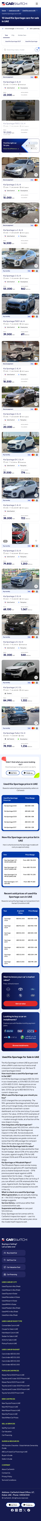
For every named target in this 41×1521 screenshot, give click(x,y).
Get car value (20, 1004)
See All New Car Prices (10, 1418)
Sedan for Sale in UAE (10, 1336)
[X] (24, 1510)
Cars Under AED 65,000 (11, 1364)
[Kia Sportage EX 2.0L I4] (20, 454)
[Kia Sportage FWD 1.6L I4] (20, 315)
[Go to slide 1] (19, 153)
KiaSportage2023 (10, 811)
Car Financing (7, 1435)
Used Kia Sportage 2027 (13, 41)
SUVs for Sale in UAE (9, 1340)
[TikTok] (28, 1510)
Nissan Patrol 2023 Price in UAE (13, 1382)
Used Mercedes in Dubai (11, 1297)
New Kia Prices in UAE (10, 1414)
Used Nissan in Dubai (9, 1301)
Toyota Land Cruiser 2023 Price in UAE (16, 1378)
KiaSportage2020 (10, 816)
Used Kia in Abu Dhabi (10, 1315)
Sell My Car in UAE (8, 1428)
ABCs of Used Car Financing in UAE (14, 1452)
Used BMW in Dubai (9, 1304)
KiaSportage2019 (10, 822)
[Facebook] (12, 1510)
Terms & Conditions (9, 1480)
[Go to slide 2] (21, 153)
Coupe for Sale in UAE (10, 1329)
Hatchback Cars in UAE (10, 1333)
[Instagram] (16, 1510)
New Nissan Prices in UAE (11, 1410)
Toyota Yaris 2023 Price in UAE (13, 1393)
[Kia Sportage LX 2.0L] (20, 681)
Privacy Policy (7, 1476)
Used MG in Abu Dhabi (10, 1311)
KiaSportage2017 (10, 827)
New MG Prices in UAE (10, 1407)
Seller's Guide (7, 1459)
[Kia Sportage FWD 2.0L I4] (20, 118)
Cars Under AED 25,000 (11, 1354)
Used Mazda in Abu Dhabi (11, 1308)
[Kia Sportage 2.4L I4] (20, 76)
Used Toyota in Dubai (9, 1293)
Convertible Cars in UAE (10, 1325)
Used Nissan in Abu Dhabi (11, 1290)
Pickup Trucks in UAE (9, 1343)
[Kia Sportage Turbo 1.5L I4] (20, 727)
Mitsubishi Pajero (12, 1165)
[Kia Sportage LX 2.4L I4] (20, 636)
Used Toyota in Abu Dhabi (11, 1286)
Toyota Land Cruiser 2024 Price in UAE (16, 1389)
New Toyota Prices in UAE (11, 1403)
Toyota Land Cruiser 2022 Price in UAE (16, 1386)
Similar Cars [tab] (22, 35)
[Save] (36, 72)
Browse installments (20, 1045)
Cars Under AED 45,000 (11, 1361)
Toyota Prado (18, 1178)
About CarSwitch (8, 1469)
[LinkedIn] (20, 1510)
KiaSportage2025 (10, 806)
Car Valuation (7, 1431)
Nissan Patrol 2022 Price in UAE (13, 1375)
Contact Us (6, 1473)
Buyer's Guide (7, 1455)
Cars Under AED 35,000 (11, 1357)
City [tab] (13, 35)
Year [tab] (6, 35)
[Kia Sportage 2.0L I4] (20, 179)
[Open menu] (34, 3)
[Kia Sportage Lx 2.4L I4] (20, 224)
